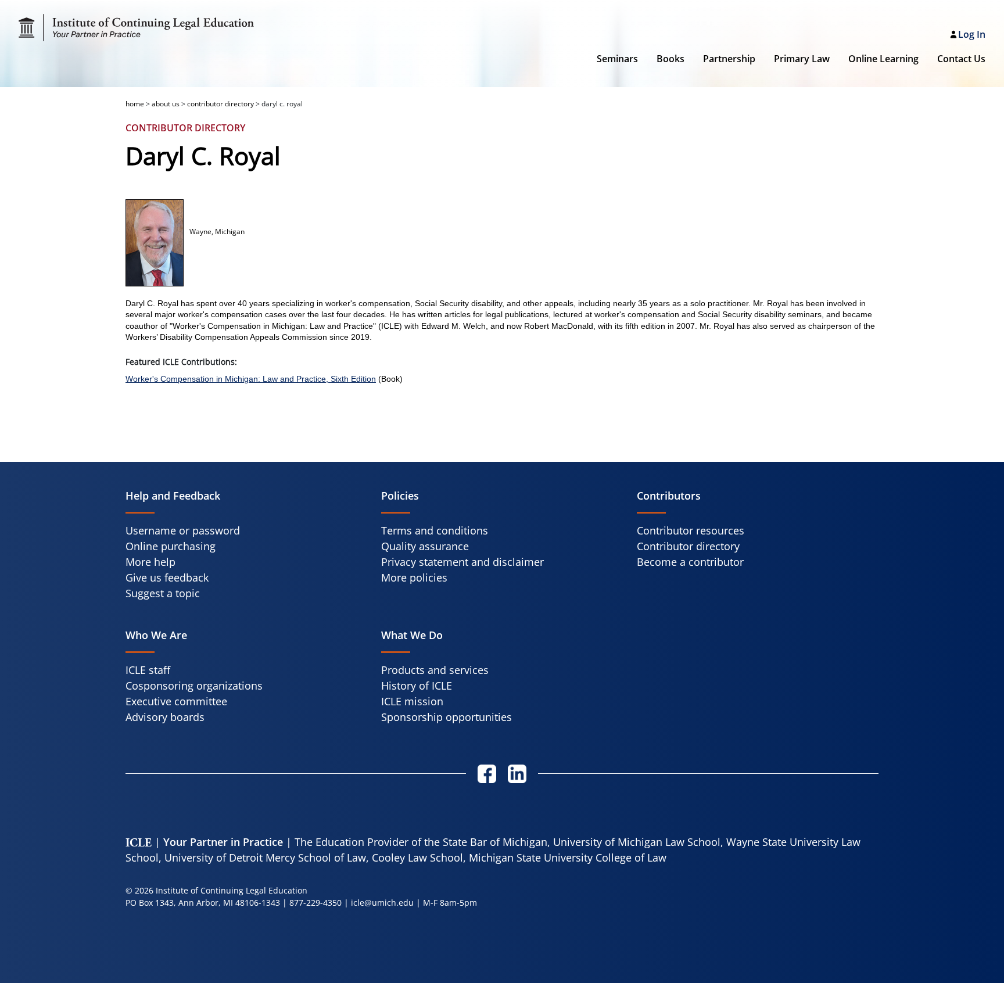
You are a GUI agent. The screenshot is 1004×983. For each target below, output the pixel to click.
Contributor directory (688, 546)
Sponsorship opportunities (446, 716)
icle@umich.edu (382, 902)
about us (166, 104)
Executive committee (176, 701)
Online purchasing (171, 546)
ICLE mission (412, 701)
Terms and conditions (434, 530)
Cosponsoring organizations (194, 685)
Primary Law (802, 58)
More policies (414, 577)
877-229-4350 (315, 902)
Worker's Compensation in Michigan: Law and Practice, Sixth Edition (251, 378)
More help (150, 561)
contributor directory (220, 104)
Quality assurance (425, 546)
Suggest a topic (163, 593)
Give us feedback (167, 577)
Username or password (183, 530)
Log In (971, 34)
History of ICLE (416, 685)
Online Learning (883, 58)
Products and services (435, 669)
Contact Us (961, 58)
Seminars (617, 58)
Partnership (729, 58)
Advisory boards (165, 716)
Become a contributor (690, 561)
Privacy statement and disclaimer (462, 561)
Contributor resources (690, 530)
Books (670, 58)
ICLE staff (148, 669)
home (135, 104)
